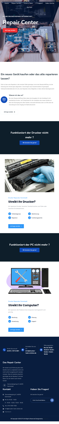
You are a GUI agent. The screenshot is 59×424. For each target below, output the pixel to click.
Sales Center (49, 3)
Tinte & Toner (28, 3)
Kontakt (29, 7)
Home (7, 3)
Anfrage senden (10, 30)
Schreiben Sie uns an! (30, 347)
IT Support (39, 3)
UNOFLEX (45, 418)
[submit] (52, 400)
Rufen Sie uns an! (12, 348)
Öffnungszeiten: (48, 345)
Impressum (8, 411)
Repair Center (16, 3)
